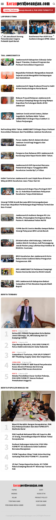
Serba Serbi (16, 362)
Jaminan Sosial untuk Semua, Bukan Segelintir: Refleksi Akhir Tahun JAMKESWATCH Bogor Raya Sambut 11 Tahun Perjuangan (33, 117)
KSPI (41, 490)
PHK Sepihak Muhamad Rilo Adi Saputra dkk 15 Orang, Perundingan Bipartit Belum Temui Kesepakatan (32, 436)
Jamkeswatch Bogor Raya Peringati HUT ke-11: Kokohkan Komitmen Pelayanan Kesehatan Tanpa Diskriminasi (34, 191)
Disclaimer (41, 505)
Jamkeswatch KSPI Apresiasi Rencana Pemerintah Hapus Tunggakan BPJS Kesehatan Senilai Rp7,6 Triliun (32, 167)
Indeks (14, 494)
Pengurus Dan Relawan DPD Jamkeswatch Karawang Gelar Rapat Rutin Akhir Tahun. (34, 154)
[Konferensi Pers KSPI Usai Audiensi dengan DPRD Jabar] (26, 27)
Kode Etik (41, 494)
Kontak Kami (41, 501)
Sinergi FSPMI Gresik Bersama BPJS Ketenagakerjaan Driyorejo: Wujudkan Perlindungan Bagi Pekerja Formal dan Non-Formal (27, 204)
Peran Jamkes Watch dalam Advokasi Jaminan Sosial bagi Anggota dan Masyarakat (32, 142)
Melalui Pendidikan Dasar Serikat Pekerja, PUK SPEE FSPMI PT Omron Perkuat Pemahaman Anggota (30, 378)
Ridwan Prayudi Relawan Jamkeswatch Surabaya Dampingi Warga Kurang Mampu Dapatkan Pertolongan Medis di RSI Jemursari (34, 102)
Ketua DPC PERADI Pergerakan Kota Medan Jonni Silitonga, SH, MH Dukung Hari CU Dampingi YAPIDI (31, 335)
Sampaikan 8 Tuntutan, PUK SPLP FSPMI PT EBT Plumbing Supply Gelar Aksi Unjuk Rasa (31, 355)
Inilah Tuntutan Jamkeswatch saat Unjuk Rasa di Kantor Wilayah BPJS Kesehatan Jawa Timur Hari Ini (26, 179)
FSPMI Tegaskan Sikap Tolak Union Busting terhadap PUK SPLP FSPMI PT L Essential (31, 455)
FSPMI (14, 490)
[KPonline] (28, 3)
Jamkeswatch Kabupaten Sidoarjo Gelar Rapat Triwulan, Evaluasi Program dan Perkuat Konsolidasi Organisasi (34, 62)
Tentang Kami (14, 501)
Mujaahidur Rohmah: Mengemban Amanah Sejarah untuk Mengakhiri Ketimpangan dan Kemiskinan (34, 75)
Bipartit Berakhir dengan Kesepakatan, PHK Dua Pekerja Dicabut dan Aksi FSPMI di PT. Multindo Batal (31, 426)
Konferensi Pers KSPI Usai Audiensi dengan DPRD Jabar (26, 37)
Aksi (13, 352)
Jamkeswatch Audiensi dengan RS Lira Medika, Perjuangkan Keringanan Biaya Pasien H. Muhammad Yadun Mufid (33, 218)
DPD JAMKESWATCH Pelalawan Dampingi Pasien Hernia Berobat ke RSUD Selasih (34, 270)
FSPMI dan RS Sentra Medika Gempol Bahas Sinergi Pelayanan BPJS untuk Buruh (35, 229)
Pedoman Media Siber (14, 505)
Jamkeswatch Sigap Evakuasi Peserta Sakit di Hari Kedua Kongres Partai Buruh (35, 87)
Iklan (14, 497)
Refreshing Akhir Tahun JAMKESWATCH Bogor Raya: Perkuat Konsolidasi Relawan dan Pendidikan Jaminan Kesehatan (28, 130)
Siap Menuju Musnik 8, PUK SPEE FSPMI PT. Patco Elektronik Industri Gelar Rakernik (30, 345)
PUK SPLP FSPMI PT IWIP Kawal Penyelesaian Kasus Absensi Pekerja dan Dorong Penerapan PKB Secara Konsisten (32, 366)
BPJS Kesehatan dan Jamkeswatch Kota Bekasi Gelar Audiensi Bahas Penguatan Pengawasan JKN (33, 258)
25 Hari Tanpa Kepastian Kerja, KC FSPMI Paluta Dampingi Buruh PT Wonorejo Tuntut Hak (31, 466)
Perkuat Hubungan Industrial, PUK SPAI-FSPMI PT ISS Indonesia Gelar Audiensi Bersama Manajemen (30, 446)
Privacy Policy (41, 497)
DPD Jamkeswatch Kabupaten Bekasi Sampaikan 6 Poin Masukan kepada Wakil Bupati (34, 284)
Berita (14, 331)
